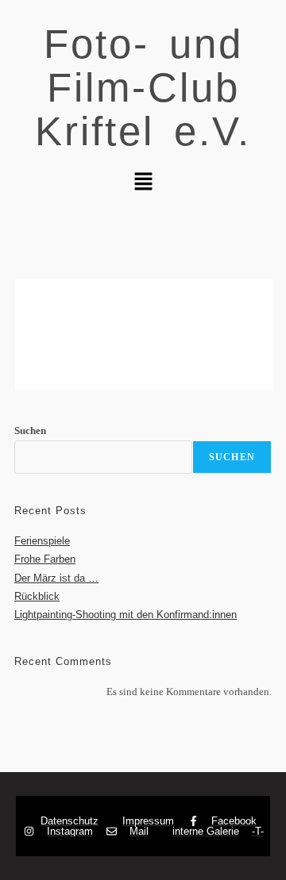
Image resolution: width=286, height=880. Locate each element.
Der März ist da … (56, 578)
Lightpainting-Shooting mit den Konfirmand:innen (125, 615)
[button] (143, 182)
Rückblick (37, 596)
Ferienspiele (42, 541)
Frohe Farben (44, 559)
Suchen (30, 430)
